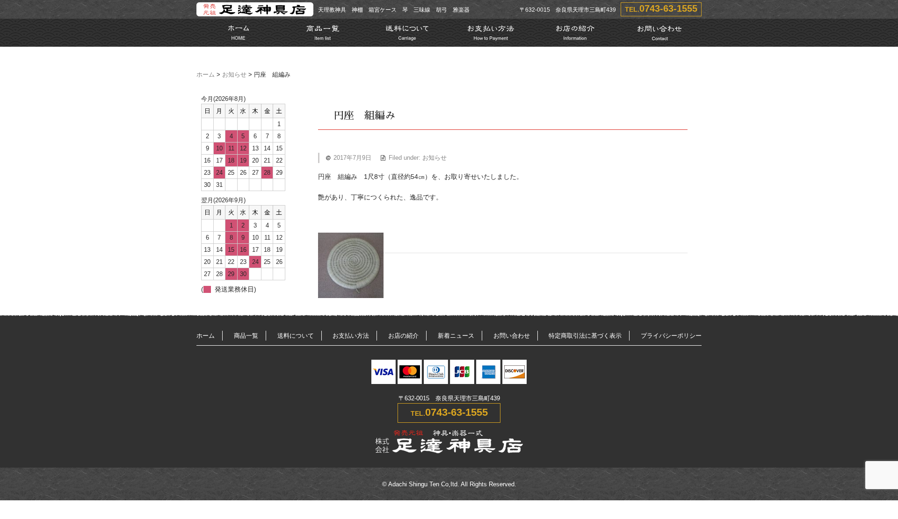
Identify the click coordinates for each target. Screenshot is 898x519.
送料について (295, 335)
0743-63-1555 (668, 8)
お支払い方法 (351, 335)
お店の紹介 (403, 335)
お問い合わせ (511, 335)
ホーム (205, 74)
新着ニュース (456, 335)
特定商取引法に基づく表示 (585, 335)
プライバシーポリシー (671, 335)
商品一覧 (246, 335)
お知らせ (234, 74)
